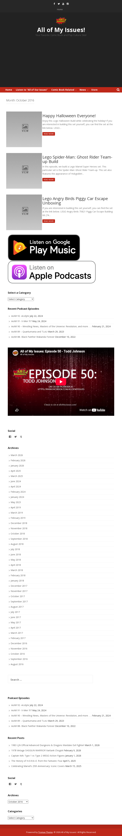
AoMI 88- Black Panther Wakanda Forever (32, 336)
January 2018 (17, 580)
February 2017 (18, 638)
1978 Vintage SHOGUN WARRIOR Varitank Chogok (37, 750)
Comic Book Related (62, 89)
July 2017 (15, 611)
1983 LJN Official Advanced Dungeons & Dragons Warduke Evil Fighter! (47, 745)
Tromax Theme (45, 832)
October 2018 (18, 533)
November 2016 (19, 648)
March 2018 (17, 570)
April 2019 (16, 507)
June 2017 (16, 617)
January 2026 (17, 465)
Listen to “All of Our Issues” (31, 89)
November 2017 (19, 591)
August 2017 (17, 606)
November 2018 (19, 528)
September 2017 (19, 601)
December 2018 (19, 523)
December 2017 (19, 585)
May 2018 (16, 559)
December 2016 (19, 643)
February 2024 (18, 491)
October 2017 (18, 596)
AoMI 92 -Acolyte (20, 315)
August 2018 (17, 544)
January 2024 (17, 496)
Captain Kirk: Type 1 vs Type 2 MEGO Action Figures (38, 755)
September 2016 (19, 659)
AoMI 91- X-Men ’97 (21, 321)
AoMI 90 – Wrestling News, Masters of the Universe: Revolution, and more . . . (51, 326)
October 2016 (18, 653)
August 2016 (17, 664)
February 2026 (18, 460)
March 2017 (17, 632)
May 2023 (16, 502)
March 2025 (17, 476)
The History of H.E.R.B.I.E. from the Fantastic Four (36, 760)
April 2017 (16, 627)
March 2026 (17, 455)
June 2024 (16, 481)
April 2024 (16, 486)
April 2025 (16, 470)
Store (94, 89)
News (83, 89)
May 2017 (16, 622)
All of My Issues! (61, 30)
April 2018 (16, 564)
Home (60, 9)
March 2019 (17, 512)
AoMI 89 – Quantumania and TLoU (29, 331)
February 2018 (18, 575)
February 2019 (18, 517)
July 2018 (15, 549)
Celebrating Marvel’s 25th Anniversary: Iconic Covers (38, 766)
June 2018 (16, 554)
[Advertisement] (61, 63)
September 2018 (19, 538)
